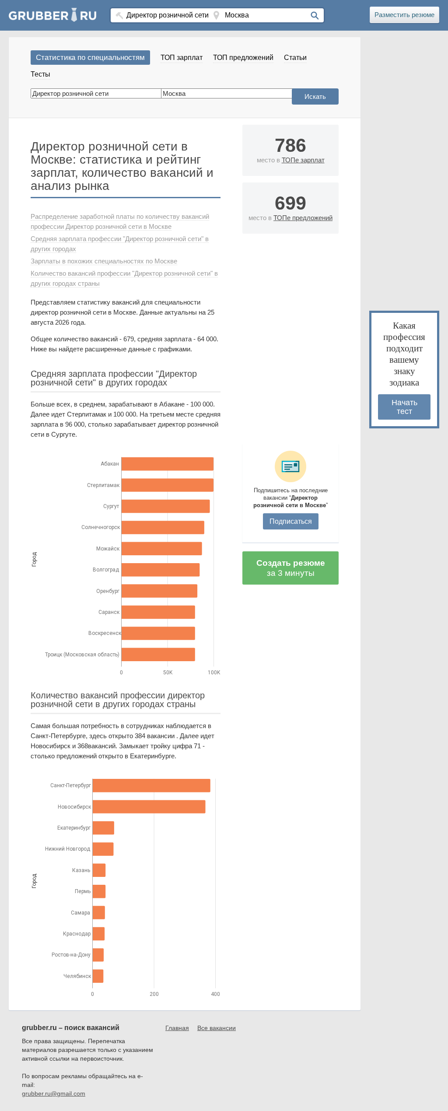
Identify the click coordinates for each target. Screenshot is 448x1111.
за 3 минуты (290, 568)
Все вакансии (216, 1027)
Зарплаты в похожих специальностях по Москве (104, 261)
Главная (177, 1027)
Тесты (40, 74)
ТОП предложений (243, 57)
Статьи (295, 57)
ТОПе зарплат (303, 160)
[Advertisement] (290, 336)
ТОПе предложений (302, 217)
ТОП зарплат (182, 57)
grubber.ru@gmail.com (53, 1093)
